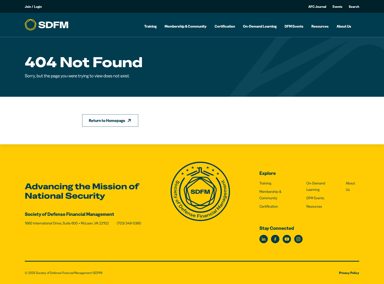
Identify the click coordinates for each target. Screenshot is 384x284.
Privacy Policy (349, 273)
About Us (344, 26)
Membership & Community (186, 26)
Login (38, 7)
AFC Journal (317, 7)
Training (150, 26)
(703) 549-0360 (129, 223)
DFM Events (294, 26)
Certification (225, 26)
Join (28, 7)
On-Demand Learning (260, 26)
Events (337, 7)
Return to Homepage (107, 120)
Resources (320, 26)
